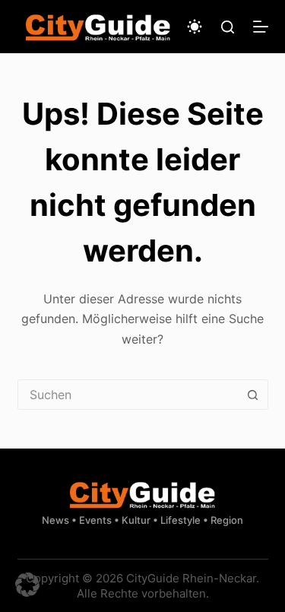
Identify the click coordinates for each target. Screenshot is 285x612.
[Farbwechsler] (194, 26)
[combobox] (128, 394)
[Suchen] (227, 27)
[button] (27, 584)
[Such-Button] (253, 394)
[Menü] (260, 26)
